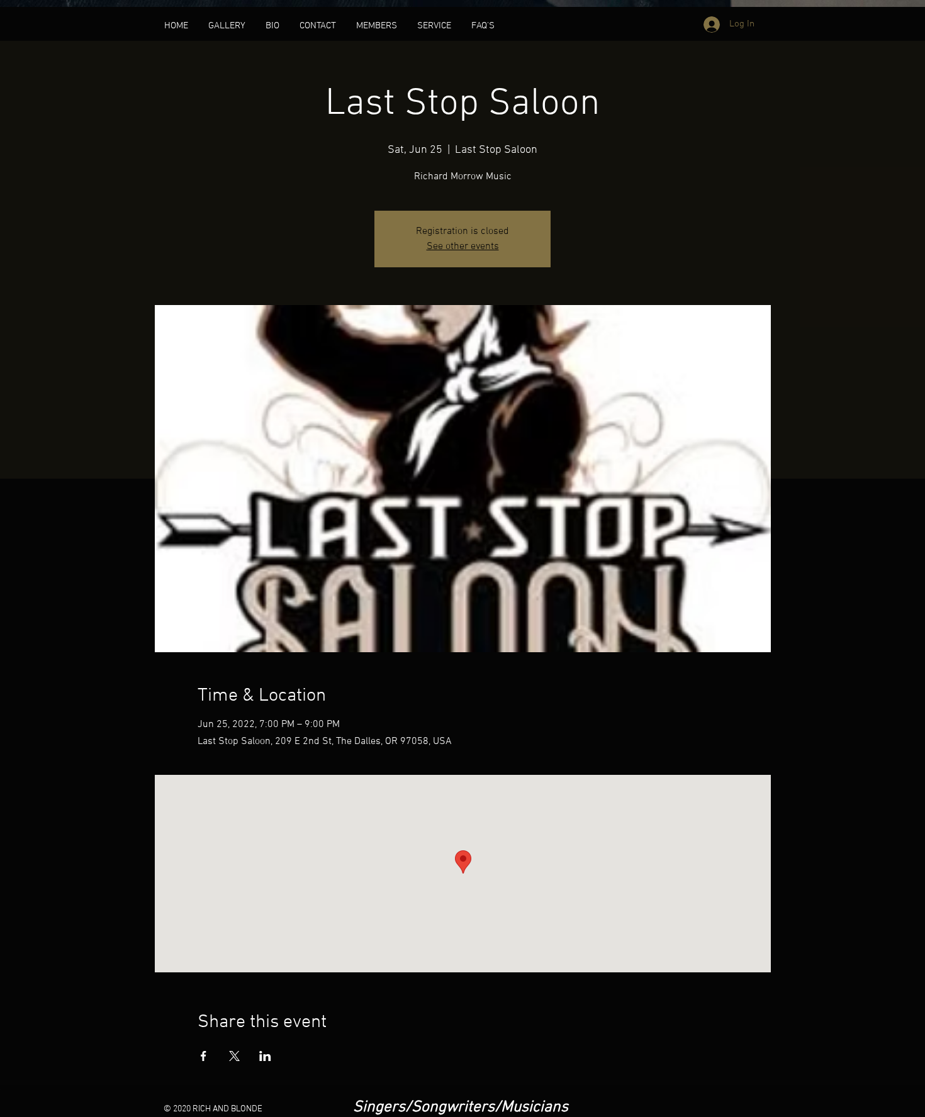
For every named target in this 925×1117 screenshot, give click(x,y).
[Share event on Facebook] (204, 1056)
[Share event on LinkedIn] (265, 1056)
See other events (463, 246)
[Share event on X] (234, 1056)
